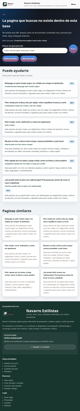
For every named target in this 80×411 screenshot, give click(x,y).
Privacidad (8, 400)
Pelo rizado (8, 380)
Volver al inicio (10, 59)
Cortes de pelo (10, 366)
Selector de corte (11, 363)
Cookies (7, 403)
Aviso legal (8, 397)
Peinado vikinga (10, 388)
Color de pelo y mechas (13, 383)
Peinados (7, 371)
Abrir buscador (28, 59)
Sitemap (7, 405)
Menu (73, 4)
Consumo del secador (13, 386)
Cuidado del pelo (11, 369)
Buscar (73, 49)
